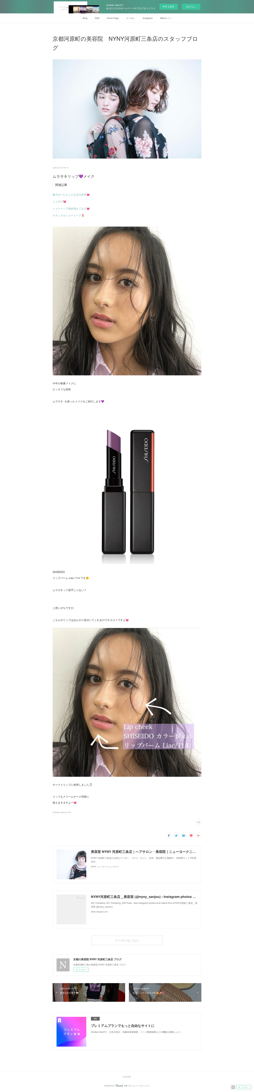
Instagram (148, 18)
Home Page (113, 18)
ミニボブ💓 (59, 201)
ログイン (191, 6)
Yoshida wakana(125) (62, 812)
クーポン (130, 18)
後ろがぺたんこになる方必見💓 (71, 194)
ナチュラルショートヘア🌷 (68, 215)
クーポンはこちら (127, 940)
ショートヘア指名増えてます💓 (71, 208)
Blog (85, 18)
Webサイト (165, 18)
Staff (97, 18)
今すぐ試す (169, 6)
